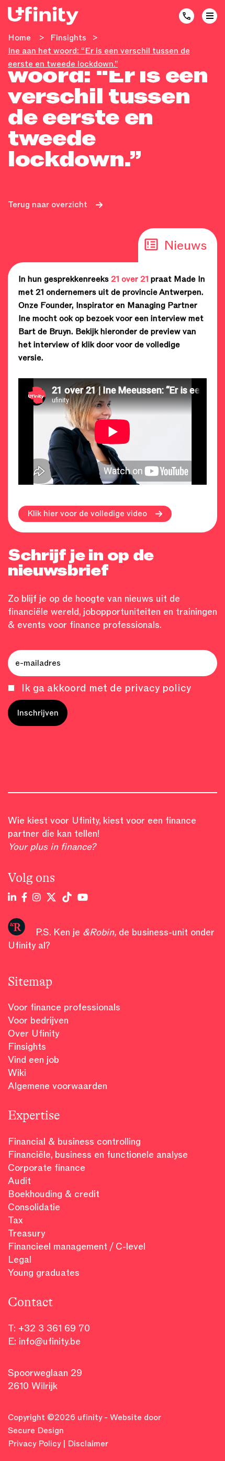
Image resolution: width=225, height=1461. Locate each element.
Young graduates (44, 1272)
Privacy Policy (34, 1443)
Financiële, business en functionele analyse (98, 1154)
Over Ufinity (33, 1033)
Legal (19, 1259)
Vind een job (33, 1059)
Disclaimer (88, 1443)
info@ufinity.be (50, 1341)
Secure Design (36, 1430)
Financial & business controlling (74, 1141)
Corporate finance (46, 1168)
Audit (19, 1181)
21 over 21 (130, 279)
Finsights (68, 38)
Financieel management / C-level (76, 1246)
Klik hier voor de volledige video (87, 513)
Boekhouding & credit (53, 1194)
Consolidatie (34, 1207)
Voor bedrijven (38, 1020)
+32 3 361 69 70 (54, 1328)
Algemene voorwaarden (57, 1086)
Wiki (17, 1073)
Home (19, 38)
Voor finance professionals (64, 1007)
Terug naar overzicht (47, 204)
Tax (15, 1220)
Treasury (26, 1233)
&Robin (98, 932)
